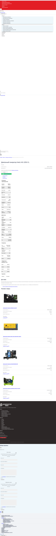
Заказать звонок (3, 437)
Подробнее (4, 317)
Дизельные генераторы (15, 170)
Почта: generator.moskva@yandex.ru (7, 516)
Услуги (3, 523)
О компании (3, 32)
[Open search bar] (0, 91)
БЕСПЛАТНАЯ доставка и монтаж (7, 3)
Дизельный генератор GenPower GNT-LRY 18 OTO (11, 388)
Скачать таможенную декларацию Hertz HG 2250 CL (10, 286)
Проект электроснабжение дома (8, 28)
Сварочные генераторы (6, 23)
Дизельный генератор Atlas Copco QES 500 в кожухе (12, 336)
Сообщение (2, 468)
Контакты (3, 33)
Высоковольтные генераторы (7, 18)
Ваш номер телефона (4, 461)
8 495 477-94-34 (4, 1)
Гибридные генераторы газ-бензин (8, 20)
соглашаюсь (4, 476)
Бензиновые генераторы (5, 410)
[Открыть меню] (1, 155)
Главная (3, 419)
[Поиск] (0, 94)
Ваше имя (2, 488)
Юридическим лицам (5, 7)
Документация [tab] (5, 178)
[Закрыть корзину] (1, 447)
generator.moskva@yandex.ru (6, 2)
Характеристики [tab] (5, 175)
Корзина (3, 423)
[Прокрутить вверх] (1, 512)
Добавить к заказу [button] (5, 346)
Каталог (3, 421)
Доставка (3, 420)
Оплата (3, 34)
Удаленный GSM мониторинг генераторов (9, 29)
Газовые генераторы (6, 19)
